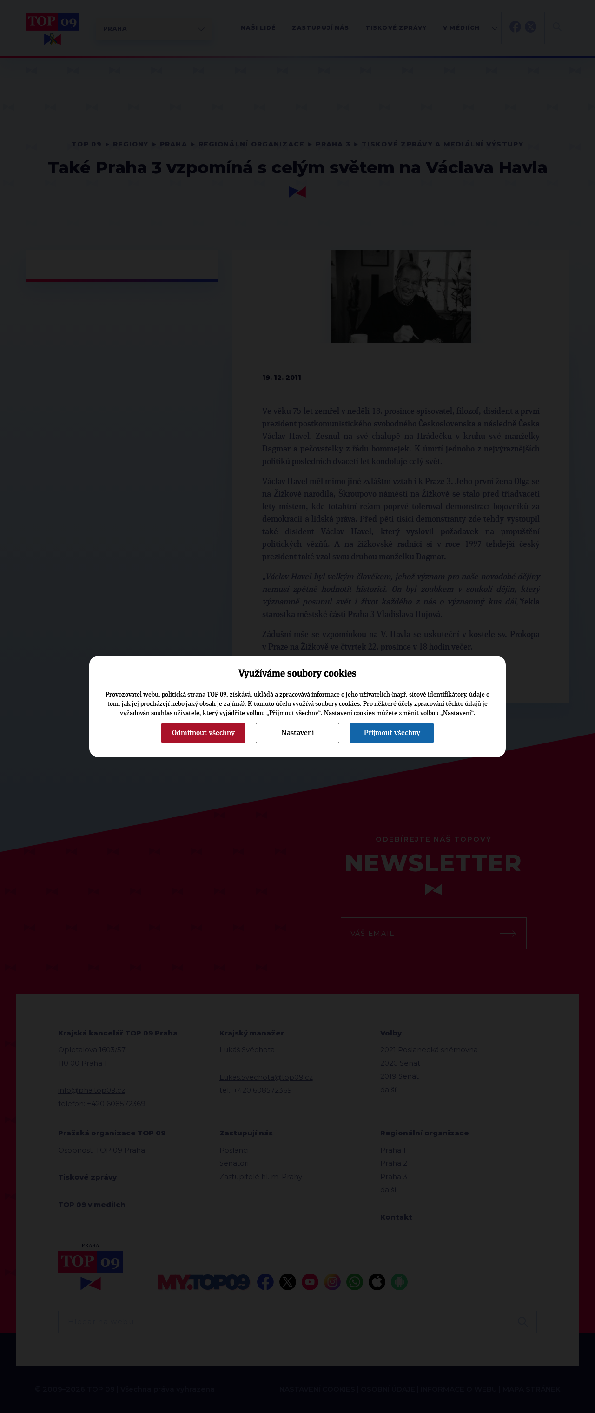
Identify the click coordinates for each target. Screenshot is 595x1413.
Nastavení (297, 732)
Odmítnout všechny (203, 732)
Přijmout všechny (392, 732)
